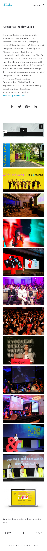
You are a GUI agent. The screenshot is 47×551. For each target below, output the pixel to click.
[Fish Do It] (8, 5)
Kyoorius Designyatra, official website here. (22, 520)
